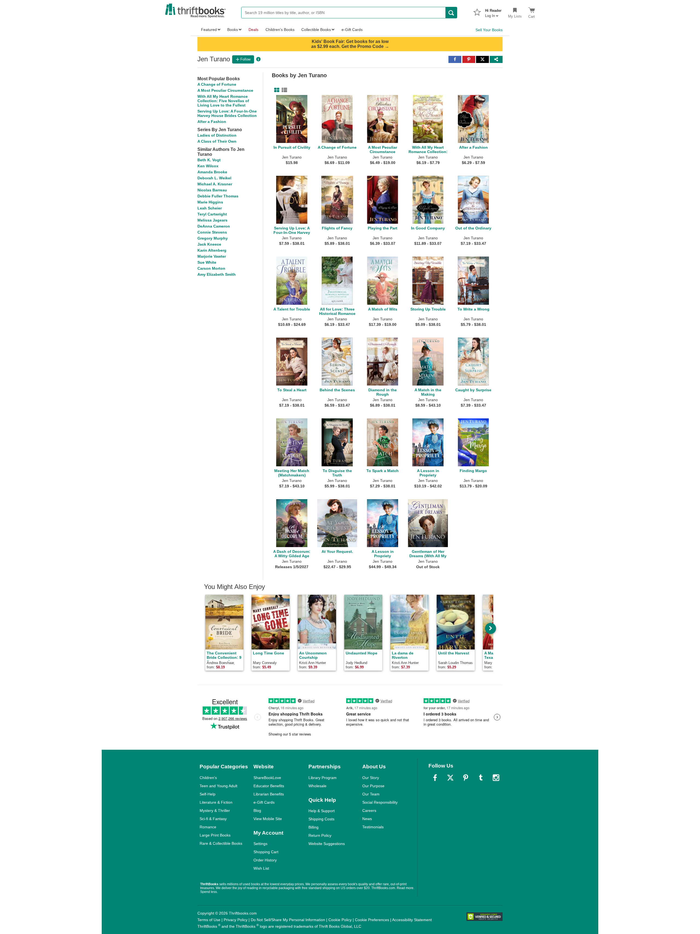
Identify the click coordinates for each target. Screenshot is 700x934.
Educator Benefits (268, 786)
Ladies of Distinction (217, 135)
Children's (208, 777)
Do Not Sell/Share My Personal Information (288, 920)
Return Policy (319, 835)
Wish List (261, 868)
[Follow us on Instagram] (496, 777)
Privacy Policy (235, 920)
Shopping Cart (265, 852)
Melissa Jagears (212, 220)
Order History (265, 860)
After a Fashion (211, 121)
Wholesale (317, 786)
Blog (257, 810)
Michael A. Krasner (214, 184)
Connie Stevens (212, 232)
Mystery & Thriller (215, 810)
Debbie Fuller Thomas (217, 196)
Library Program (322, 777)
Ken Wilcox (207, 166)
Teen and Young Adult (218, 786)
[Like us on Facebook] (435, 777)
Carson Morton (211, 268)
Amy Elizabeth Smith (216, 274)
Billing (313, 827)
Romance (208, 827)
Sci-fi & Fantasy (213, 819)
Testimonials (373, 827)
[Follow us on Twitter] (450, 777)
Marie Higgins (210, 202)
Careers (369, 810)
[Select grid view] (275, 90)
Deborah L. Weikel (214, 178)
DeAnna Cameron (213, 226)
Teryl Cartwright (212, 214)
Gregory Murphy (212, 238)
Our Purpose (373, 786)
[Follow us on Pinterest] (465, 777)
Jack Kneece (209, 244)
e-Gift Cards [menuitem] (352, 29)
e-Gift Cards (264, 802)
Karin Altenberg (211, 250)
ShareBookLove (267, 777)
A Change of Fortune (216, 84)
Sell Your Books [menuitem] (489, 30)
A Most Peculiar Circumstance (225, 90)
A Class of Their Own (217, 141)
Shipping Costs (321, 819)
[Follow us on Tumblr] (480, 777)
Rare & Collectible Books (221, 843)
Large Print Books (215, 835)
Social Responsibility (380, 802)
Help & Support (321, 811)
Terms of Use (208, 920)
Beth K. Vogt (209, 160)
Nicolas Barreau (212, 190)
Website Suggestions (326, 843)
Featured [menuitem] (209, 29)
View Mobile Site (267, 819)
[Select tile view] (283, 90)
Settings (260, 843)
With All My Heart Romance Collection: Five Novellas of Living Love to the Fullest (223, 100)
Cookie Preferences (372, 920)
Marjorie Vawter (211, 256)
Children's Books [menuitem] (280, 29)
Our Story (370, 777)
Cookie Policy (340, 920)
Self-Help (207, 794)
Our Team (371, 794)
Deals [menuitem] (253, 29)
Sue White (206, 262)
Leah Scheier (209, 208)
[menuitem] (493, 11)
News (367, 819)
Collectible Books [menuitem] (316, 29)
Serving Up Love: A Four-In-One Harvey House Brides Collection (227, 113)
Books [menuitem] (232, 29)
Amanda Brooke (212, 172)
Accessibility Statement (412, 920)
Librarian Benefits (268, 794)
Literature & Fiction (216, 802)
